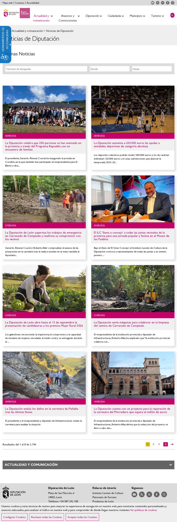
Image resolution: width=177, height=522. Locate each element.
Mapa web (8, 3)
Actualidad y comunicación (27, 30)
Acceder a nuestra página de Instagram (172, 2)
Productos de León (103, 501)
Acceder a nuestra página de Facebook (167, 2)
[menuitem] (40, 15)
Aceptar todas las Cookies (82, 517)
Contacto (19, 3)
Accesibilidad (33, 3)
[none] (44, 109)
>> (172, 444)
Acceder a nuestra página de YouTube (152, 2)
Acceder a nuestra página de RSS (157, 2)
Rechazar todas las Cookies (46, 517)
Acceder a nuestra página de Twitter (162, 2)
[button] (172, 15)
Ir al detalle (44, 151)
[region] (88, 512)
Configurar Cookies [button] (14, 517)
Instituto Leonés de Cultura (107, 493)
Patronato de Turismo (104, 497)
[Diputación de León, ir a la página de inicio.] (16, 13)
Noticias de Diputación (59, 30)
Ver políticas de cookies (143, 510)
